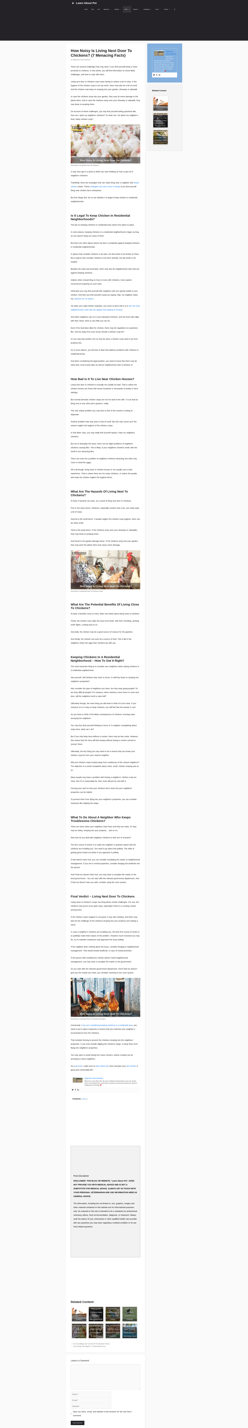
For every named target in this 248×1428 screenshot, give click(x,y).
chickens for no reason (83, 299)
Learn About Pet (86, 3)
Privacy (166, 9)
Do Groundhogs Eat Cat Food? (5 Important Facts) (91, 1344)
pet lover (79, 1066)
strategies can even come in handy (105, 186)
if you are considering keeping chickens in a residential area (107, 1025)
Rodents (135, 9)
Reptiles (117, 9)
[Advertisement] (124, 27)
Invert (156, 9)
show (84, 1099)
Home (86, 9)
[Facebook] (75, 1090)
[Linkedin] (78, 1090)
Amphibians (146, 9)
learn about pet (102, 1066)
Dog (92, 9)
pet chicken (131, 1066)
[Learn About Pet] (73, 3)
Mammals (106, 9)
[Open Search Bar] (174, 9)
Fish (99, 9)
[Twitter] (73, 1090)
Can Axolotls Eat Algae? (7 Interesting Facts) (89, 1346)
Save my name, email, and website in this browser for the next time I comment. (102, 1414)
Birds (126, 9)
